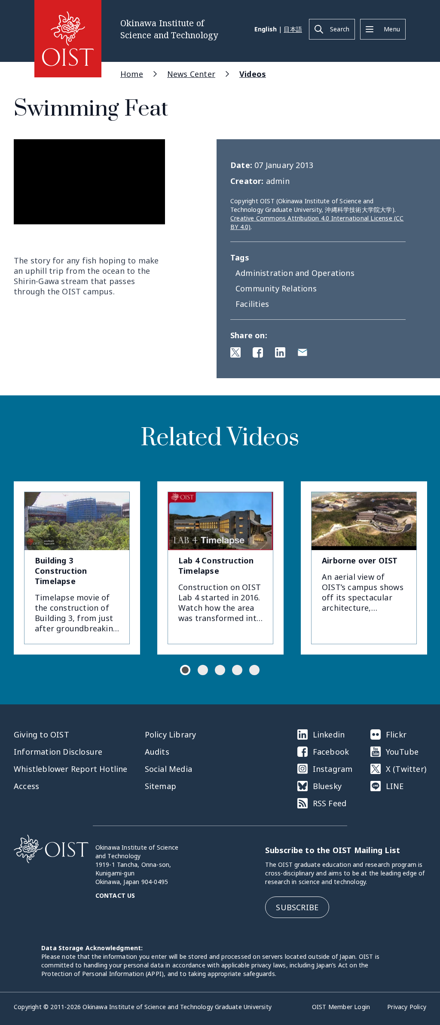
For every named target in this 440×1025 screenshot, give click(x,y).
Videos (252, 74)
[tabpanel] (77, 568)
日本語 (293, 29)
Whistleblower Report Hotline (71, 769)
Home (131, 74)
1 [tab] (185, 670)
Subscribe (297, 907)
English (265, 29)
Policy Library (170, 734)
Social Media (168, 769)
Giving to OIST (41, 734)
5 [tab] (254, 670)
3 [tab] (220, 670)
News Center (191, 74)
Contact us (115, 895)
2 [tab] (203, 670)
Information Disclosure (58, 752)
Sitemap (160, 786)
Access (26, 786)
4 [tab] (237, 670)
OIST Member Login (341, 1007)
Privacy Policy (406, 1007)
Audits (157, 752)
